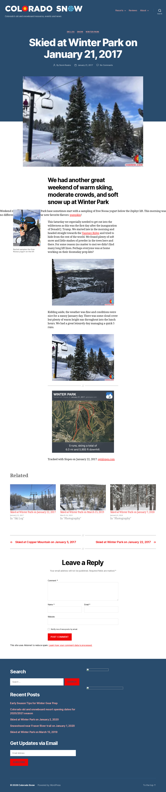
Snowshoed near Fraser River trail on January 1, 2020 (42, 725)
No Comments (106, 65)
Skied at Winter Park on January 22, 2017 (33, 512)
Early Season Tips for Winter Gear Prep (34, 703)
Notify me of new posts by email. (64, 629)
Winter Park (92, 32)
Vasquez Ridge (90, 233)
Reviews (133, 10)
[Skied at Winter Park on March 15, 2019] (83, 497)
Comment (53, 581)
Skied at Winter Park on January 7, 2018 (132, 512)
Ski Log (71, 32)
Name (51, 605)
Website (51, 616)
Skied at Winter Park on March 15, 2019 (82, 512)
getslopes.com (106, 459)
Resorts (119, 10)
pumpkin (75, 215)
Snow (80, 32)
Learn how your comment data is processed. (70, 645)
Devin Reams (65, 65)
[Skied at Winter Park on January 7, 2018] (133, 497)
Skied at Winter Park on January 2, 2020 (34, 719)
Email (87, 605)
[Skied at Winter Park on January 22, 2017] (33, 497)
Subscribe (19, 762)
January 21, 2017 (85, 65)
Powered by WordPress (49, 785)
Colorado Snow (26, 785)
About (143, 10)
